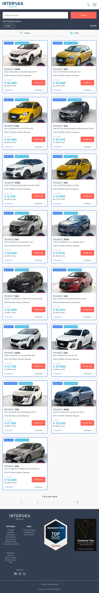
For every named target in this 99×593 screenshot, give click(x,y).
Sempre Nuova (10, 560)
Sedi (10, 562)
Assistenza (11, 553)
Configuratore (29, 532)
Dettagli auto (38, 83)
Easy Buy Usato (10, 558)
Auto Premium (29, 535)
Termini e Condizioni (53, 589)
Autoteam (10, 532)
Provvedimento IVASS (11, 544)
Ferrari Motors (10, 537)
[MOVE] (13, 4)
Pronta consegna (29, 530)
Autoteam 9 (10, 535)
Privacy (41, 589)
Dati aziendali (11, 539)
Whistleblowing (10, 542)
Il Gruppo (10, 530)
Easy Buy (10, 555)
